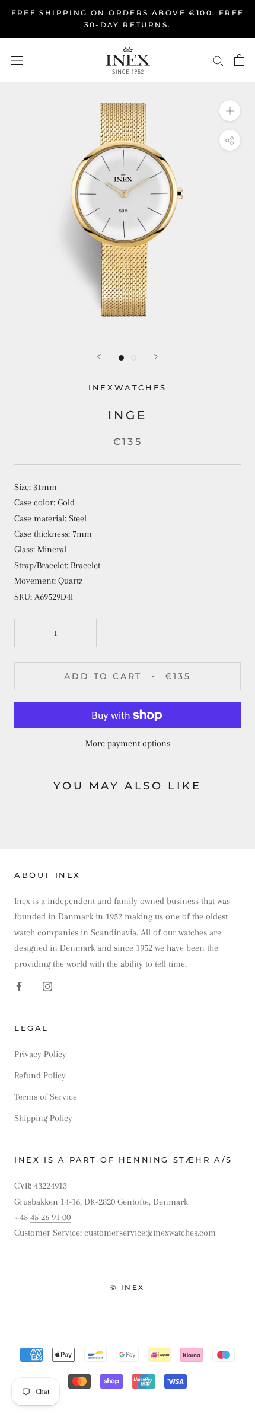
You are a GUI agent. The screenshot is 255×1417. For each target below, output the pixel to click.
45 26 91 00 (50, 1217)
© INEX (127, 1287)
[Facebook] (19, 986)
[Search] (218, 60)
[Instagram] (47, 986)
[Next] (156, 356)
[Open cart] (239, 60)
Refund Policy (40, 1075)
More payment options (127, 743)
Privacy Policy (40, 1054)
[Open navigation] (17, 60)
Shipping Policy (43, 1118)
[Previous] (99, 356)
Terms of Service (45, 1096)
